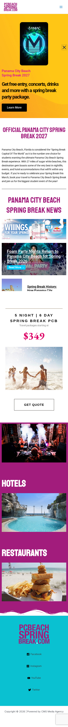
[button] (64, 47)
